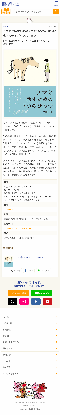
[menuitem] (30, 317)
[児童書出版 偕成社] (10, 4)
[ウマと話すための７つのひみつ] (8, 261)
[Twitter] (12, 301)
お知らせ (7, 354)
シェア (30, 270)
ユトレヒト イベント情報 (16, 228)
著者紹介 (7, 335)
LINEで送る (45, 270)
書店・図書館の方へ (11, 342)
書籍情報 (7, 329)
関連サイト (8, 348)
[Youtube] (47, 301)
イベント (6, 26)
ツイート (17, 270)
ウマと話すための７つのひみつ (29, 257)
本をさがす (8, 323)
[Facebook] (36, 301)
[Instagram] (24, 301)
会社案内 (7, 367)
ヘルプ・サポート (10, 373)
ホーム (6, 316)
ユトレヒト (9, 209)
